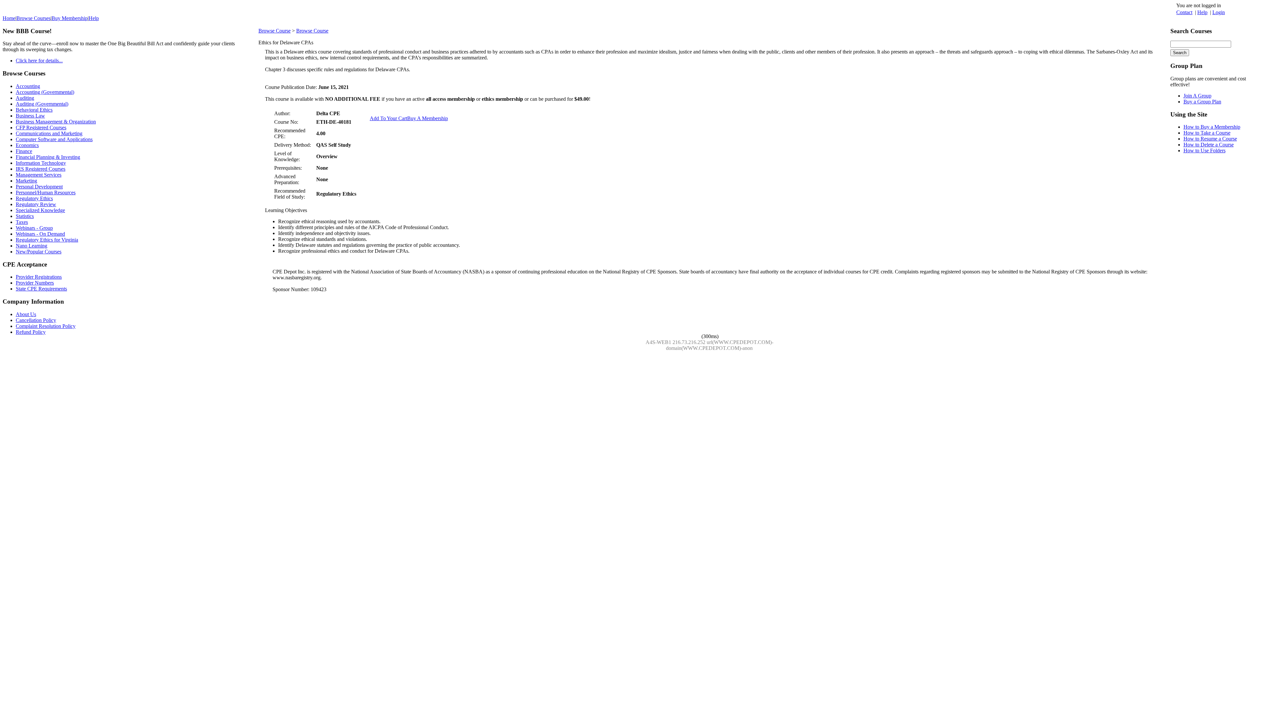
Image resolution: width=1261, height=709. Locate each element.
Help (1202, 12)
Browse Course (274, 30)
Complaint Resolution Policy (46, 326)
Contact (1184, 12)
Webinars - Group (34, 228)
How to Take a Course (1207, 133)
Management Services (38, 175)
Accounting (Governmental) (45, 92)
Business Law (30, 115)
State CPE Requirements (41, 288)
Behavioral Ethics (34, 110)
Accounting (28, 86)
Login (1218, 12)
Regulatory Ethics (34, 198)
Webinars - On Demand (40, 234)
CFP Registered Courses (41, 127)
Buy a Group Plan (1202, 101)
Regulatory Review (36, 204)
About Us (26, 314)
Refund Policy (31, 332)
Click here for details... (39, 60)
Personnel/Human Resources (46, 192)
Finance (24, 151)
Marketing (26, 180)
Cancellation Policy (36, 320)
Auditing (25, 98)
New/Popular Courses (38, 251)
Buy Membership (70, 18)
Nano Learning (31, 245)
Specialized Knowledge (40, 210)
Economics (27, 145)
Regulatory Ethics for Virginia (47, 240)
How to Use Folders (1205, 150)
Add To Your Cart (388, 118)
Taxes (22, 222)
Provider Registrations (39, 277)
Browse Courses (33, 18)
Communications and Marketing (49, 133)
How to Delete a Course (1209, 144)
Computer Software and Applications (54, 139)
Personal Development (39, 186)
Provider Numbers (35, 283)
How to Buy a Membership (1212, 127)
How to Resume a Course (1210, 138)
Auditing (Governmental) (42, 104)
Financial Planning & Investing (48, 157)
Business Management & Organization (56, 121)
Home (9, 18)
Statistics (25, 216)
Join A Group (1197, 95)
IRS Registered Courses (40, 169)
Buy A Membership (427, 118)
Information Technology (41, 163)
